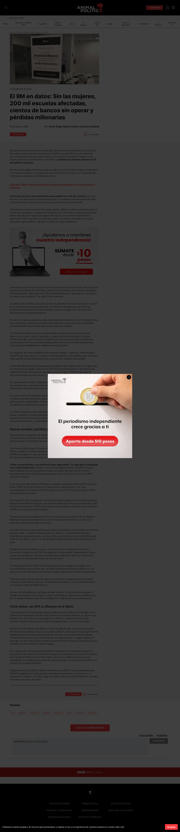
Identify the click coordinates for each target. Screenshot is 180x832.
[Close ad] (129, 377)
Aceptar (171, 827)
